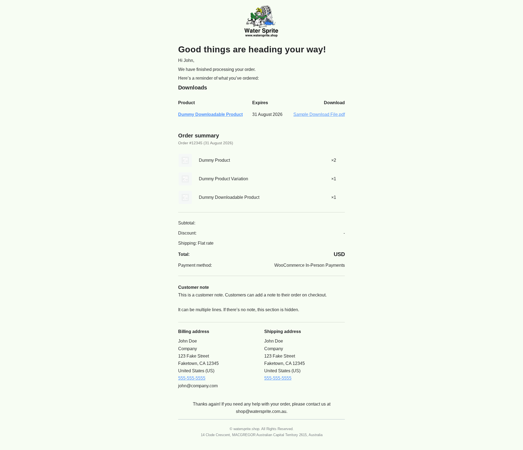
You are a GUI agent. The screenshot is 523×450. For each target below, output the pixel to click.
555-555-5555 (191, 378)
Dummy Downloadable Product (210, 114)
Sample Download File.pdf (319, 114)
